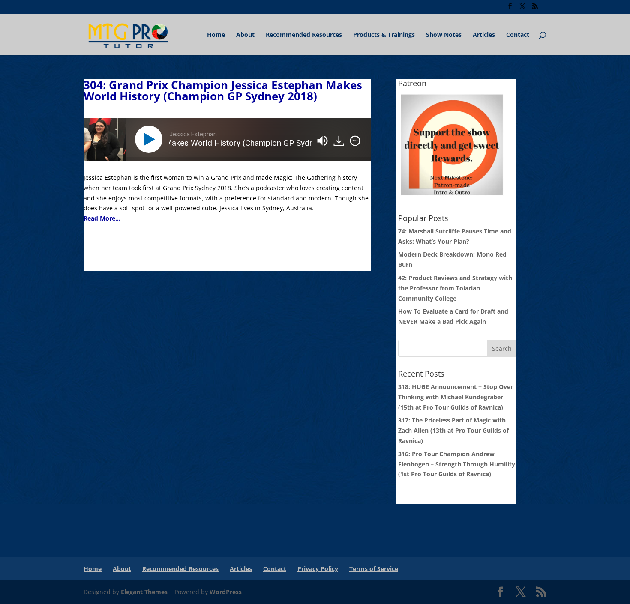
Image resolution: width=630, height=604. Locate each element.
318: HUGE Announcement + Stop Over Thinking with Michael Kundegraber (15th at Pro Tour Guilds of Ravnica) (455, 397)
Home (216, 35)
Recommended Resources (304, 35)
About (245, 35)
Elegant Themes (144, 592)
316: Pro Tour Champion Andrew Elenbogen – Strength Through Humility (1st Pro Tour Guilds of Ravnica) (456, 464)
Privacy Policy (317, 569)
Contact (517, 35)
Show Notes (444, 35)
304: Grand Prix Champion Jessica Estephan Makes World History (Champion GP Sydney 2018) (223, 90)
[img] (355, 141)
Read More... (102, 218)
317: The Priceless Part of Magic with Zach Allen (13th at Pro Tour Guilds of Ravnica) (453, 430)
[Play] (150, 139)
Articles (484, 35)
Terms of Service (373, 569)
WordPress (226, 592)
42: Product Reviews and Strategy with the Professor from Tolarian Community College (455, 288)
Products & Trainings (384, 35)
